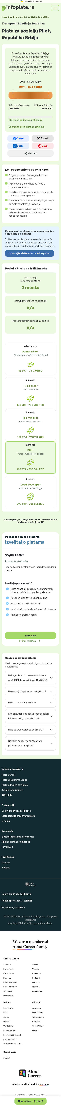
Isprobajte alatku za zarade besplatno (29, 253)
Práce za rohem (10, 987)
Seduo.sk (36, 978)
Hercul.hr (36, 1021)
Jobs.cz (7, 965)
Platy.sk (35, 987)
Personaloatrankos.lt (12, 1035)
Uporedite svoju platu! (30, 1101)
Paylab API (7, 846)
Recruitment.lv (9, 1039)
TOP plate (7, 795)
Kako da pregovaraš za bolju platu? (25, 729)
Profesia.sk (8, 969)
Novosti (6, 867)
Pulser (35, 1030)
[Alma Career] (30, 1073)
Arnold (35, 965)
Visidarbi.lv (8, 1026)
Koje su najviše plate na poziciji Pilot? (27, 691)
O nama (6, 821)
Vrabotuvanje (38, 1017)
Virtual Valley (37, 1026)
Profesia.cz (8, 973)
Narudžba (30, 635)
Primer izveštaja (28, 640)
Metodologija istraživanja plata (18, 815)
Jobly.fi (6, 1058)
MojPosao (36, 1008)
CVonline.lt (8, 1008)
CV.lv (5, 1012)
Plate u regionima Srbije (14, 779)
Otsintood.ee (9, 1030)
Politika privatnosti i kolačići (17, 900)
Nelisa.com (8, 995)
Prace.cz (7, 978)
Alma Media (46, 923)
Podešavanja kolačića (13, 907)
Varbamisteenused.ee (13, 1044)
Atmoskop (7, 991)
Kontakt (6, 862)
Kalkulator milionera (12, 790)
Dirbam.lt (7, 1021)
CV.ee (6, 1017)
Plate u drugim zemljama (15, 785)
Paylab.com (37, 991)
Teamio (35, 969)
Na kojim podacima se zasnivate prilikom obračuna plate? (25, 743)
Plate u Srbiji (8, 774)
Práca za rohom (10, 982)
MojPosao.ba (37, 1012)
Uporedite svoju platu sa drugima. (26, 126)
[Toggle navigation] (55, 8)
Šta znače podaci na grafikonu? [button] (25, 120)
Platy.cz (35, 982)
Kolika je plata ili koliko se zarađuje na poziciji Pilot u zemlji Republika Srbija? (27, 678)
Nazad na (25, 17)
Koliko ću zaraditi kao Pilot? (22, 702)
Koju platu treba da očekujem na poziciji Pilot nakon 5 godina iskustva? (28, 716)
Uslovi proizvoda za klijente (16, 810)
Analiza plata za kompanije (16, 841)
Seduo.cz (36, 973)
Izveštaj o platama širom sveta (18, 836)
